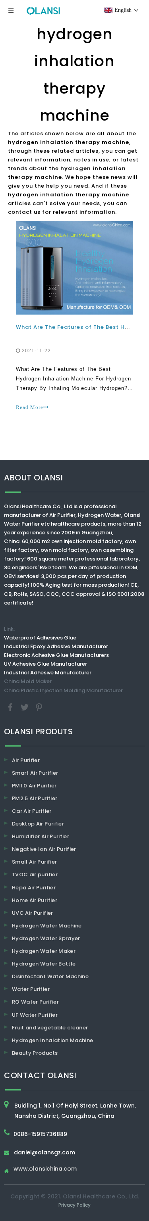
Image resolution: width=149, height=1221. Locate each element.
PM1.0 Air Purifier (34, 785)
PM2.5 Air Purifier (34, 798)
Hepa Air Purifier (34, 887)
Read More (29, 407)
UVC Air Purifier (32, 913)
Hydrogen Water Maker (43, 951)
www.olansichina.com (45, 1169)
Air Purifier (26, 760)
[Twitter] (25, 706)
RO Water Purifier (35, 1002)
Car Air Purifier (32, 811)
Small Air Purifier (34, 862)
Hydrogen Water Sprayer (46, 938)
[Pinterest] (39, 706)
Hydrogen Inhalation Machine (52, 1040)
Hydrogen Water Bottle (43, 964)
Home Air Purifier (34, 900)
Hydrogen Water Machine (47, 925)
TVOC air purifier (35, 874)
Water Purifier (31, 989)
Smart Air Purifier (35, 773)
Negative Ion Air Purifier (44, 849)
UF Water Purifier (35, 1015)
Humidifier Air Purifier (40, 836)
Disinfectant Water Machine (50, 976)
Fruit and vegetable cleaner (50, 1027)
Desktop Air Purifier (38, 823)
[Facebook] (11, 706)
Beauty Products (35, 1053)
